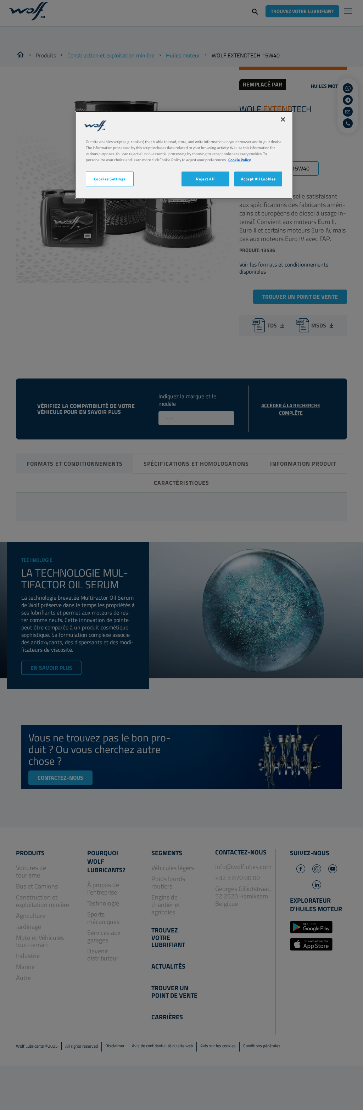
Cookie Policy (239, 160)
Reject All (205, 179)
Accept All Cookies (258, 179)
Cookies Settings (109, 179)
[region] (184, 155)
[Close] (283, 119)
